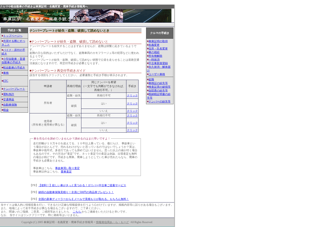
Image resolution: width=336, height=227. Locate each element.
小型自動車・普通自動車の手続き (13, 60)
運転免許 (8, 94)
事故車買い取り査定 (67, 168)
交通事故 (8, 99)
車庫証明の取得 (158, 41)
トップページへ (12, 35)
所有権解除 (155, 55)
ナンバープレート (14, 88)
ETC (5, 80)
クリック (132, 95)
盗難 (151, 79)
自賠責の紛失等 (158, 90)
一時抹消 (154, 59)
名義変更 (154, 44)
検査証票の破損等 (160, 86)
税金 (6, 110)
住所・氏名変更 (158, 48)
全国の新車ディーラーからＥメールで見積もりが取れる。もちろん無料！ (83, 199)
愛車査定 (66, 171)
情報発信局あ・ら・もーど (112, 222)
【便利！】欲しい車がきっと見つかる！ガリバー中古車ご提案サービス (82, 185)
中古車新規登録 (158, 63)
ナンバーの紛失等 (160, 101)
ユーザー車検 (157, 74)
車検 (6, 72)
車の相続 (154, 52)
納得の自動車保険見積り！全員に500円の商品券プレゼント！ (76, 192)
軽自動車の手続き (14, 67)
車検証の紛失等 (158, 83)
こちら (77, 211)
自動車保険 (10, 104)
